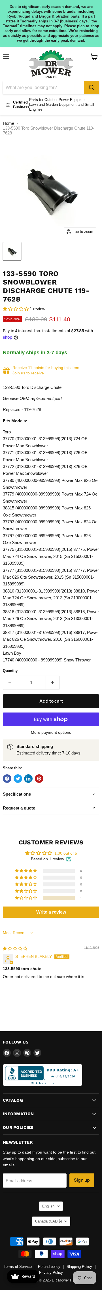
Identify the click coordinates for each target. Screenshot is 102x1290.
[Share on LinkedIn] (28, 778)
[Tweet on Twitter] (18, 778)
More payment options (51, 732)
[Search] (91, 87)
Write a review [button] (51, 912)
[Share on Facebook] (7, 778)
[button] (16, 308)
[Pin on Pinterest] (39, 778)
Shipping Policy (79, 1266)
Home (8, 123)
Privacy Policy (51, 1272)
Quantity (10, 671)
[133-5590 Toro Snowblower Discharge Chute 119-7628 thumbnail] (12, 251)
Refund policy (49, 1266)
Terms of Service (18, 1266)
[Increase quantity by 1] (53, 683)
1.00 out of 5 (65, 853)
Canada (48, 1221)
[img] (15, 948)
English (48, 1206)
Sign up (82, 1180)
